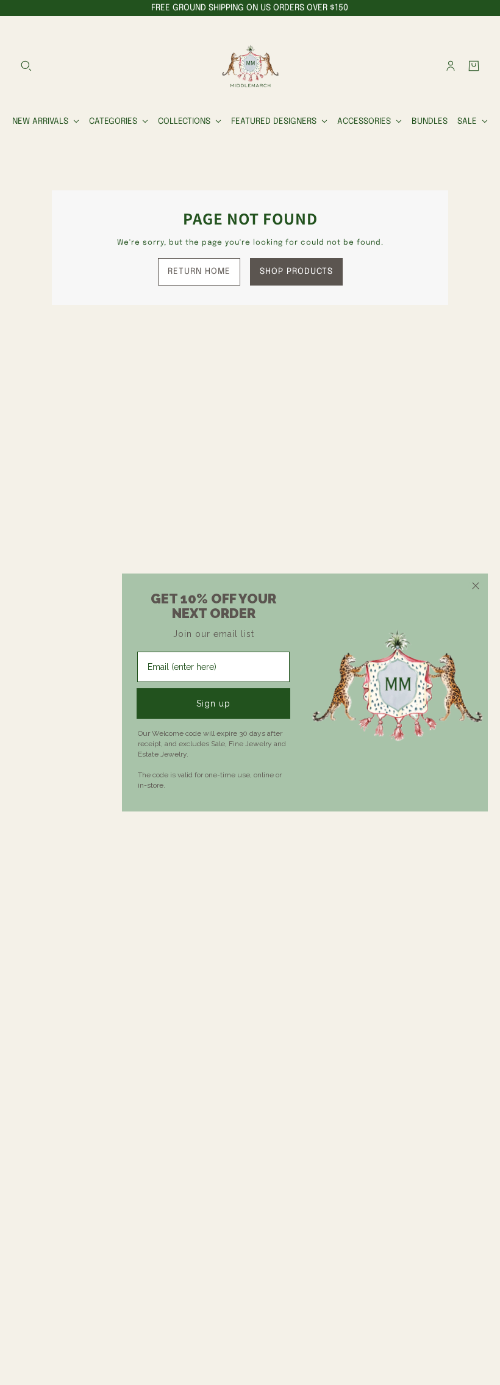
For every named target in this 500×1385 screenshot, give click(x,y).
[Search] (26, 66)
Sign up (213, 703)
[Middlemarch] (250, 65)
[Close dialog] (475, 585)
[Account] (450, 66)
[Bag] (473, 66)
